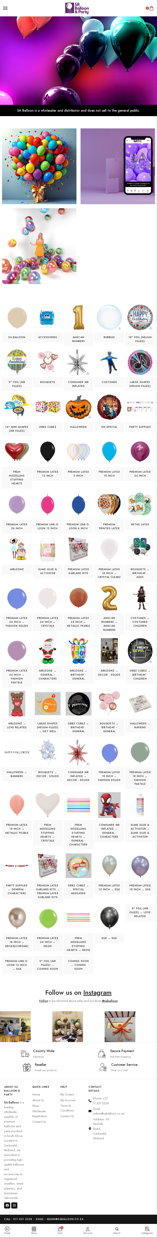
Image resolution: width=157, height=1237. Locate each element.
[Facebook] (7, 1205)
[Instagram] (14, 1205)
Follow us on (78, 992)
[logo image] (77, 8)
